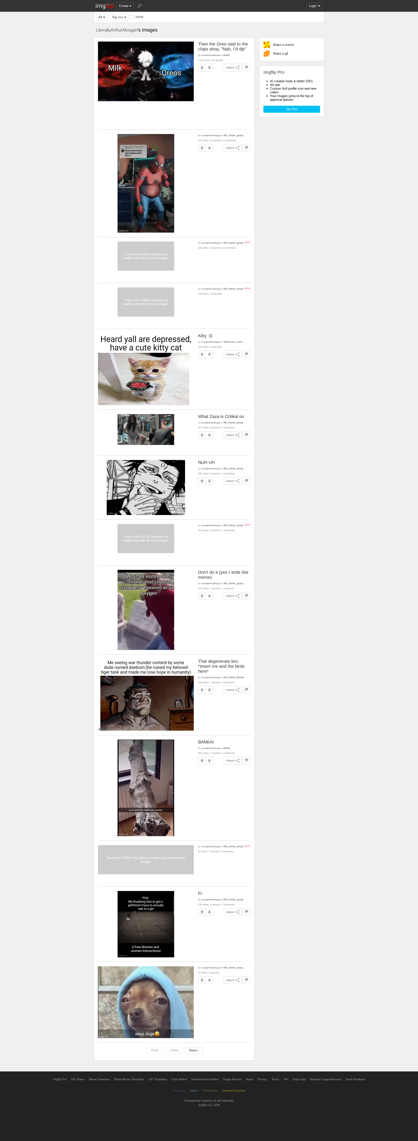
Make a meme (283, 45)
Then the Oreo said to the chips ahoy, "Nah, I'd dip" (223, 46)
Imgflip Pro (60, 1079)
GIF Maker (77, 1079)
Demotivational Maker (205, 1079)
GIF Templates (157, 1079)
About (249, 1079)
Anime (226, 55)
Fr (200, 893)
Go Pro (291, 109)
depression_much (233, 342)
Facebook (179, 1090)
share (230, 67)
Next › (193, 1050)
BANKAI (206, 742)
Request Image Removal (325, 1079)
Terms (275, 1079)
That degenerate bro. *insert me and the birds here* (221, 666)
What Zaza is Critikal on (221, 416)
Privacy (262, 1079)
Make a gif (280, 53)
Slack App (299, 1079)
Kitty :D (205, 335)
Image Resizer (232, 1079)
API (286, 1079)
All (100, 17)
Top (117, 17)
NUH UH (206, 462)
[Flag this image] (246, 67)
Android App (209, 1090)
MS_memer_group (233, 135)
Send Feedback (355, 1079)
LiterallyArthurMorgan (116, 30)
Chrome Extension (233, 1090)
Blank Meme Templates (129, 1079)
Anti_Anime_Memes (233, 677)
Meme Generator (99, 1079)
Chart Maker (179, 1079)
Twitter (194, 1090)
